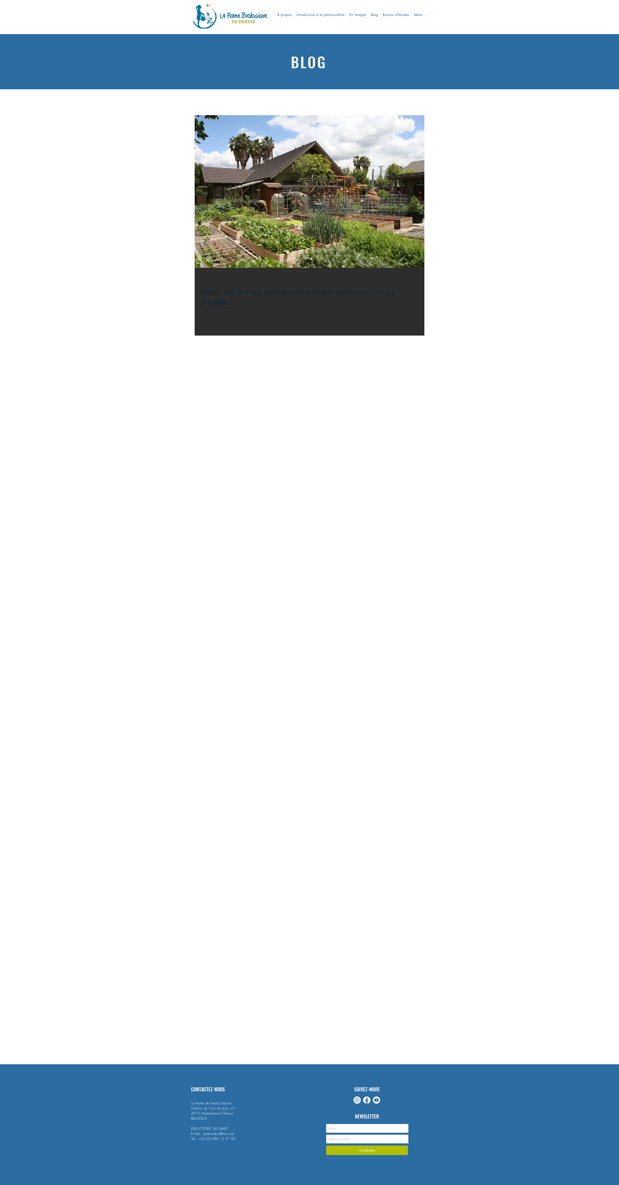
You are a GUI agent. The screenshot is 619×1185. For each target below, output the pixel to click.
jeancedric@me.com (219, 1133)
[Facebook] (366, 1100)
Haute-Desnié (211, 1113)
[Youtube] (376, 1100)
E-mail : (197, 1133)
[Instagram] (357, 1100)
